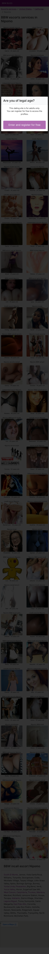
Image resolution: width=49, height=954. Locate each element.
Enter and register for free (24, 124)
